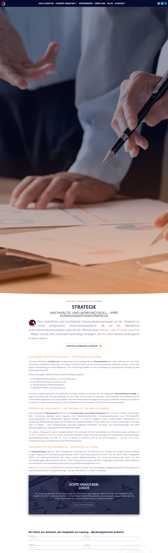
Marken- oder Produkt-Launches (119, 330)
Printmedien (114, 413)
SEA (103, 451)
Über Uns (100, 3)
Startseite (70, 301)
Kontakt (120, 3)
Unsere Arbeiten (65, 3)
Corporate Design (44, 467)
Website (32, 545)
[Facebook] (158, 3)
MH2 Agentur (46, 3)
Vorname (32, 536)
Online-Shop (133, 438)
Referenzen (86, 3)
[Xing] (165, 3)
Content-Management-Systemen (42, 435)
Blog (110, 3)
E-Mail (86, 545)
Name (86, 536)
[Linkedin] (162, 3)
